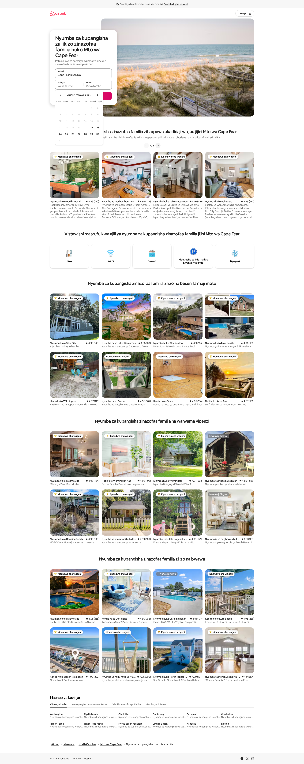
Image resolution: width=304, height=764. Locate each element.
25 (66, 134)
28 (85, 134)
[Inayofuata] (158, 145)
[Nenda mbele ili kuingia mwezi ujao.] (97, 95)
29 (91, 134)
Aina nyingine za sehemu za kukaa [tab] (89, 704)
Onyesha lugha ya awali (176, 4)
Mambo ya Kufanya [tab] (156, 704)
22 (91, 127)
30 (97, 134)
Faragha (76, 758)
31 (60, 140)
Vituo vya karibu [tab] (58, 704)
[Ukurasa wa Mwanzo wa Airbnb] (58, 13)
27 (79, 134)
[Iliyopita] (146, 145)
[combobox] (83, 75)
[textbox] (69, 86)
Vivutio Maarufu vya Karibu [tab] (127, 704)
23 (98, 127)
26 (72, 134)
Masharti (88, 758)
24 (60, 134)
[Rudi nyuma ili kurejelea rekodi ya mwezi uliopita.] (61, 95)
